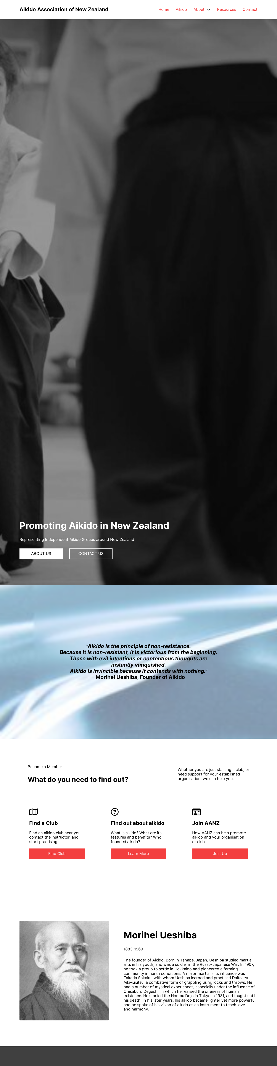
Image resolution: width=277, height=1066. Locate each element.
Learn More (138, 853)
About (199, 9)
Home (163, 9)
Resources (226, 9)
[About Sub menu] (209, 9)
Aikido (181, 9)
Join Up (220, 853)
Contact (250, 9)
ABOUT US (41, 553)
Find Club (57, 853)
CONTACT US (90, 553)
